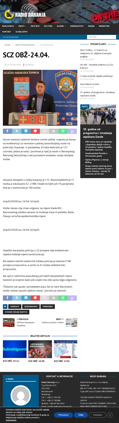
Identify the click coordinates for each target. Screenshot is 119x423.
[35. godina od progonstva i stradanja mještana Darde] (98, 122)
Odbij (80, 415)
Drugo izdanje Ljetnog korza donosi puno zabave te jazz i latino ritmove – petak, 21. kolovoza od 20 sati (98, 170)
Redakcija (29, 64)
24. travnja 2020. (14, 64)
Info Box (35, 26)
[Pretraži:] (101, 37)
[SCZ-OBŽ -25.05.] (40, 349)
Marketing (104, 26)
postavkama (11, 420)
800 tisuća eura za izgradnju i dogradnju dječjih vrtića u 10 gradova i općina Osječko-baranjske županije (98, 145)
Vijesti (21, 26)
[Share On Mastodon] (72, 131)
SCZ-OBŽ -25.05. (36, 361)
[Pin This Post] (35, 131)
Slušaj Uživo (22, 31)
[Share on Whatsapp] (63, 131)
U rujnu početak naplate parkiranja (96, 76)
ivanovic (14, 306)
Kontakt (6, 31)
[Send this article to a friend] (44, 131)
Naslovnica (8, 26)
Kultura (48, 26)
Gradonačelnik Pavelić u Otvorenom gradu (96, 154)
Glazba (60, 26)
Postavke (97, 415)
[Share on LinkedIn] (26, 131)
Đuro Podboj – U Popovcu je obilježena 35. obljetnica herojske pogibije (96, 53)
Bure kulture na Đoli (89, 84)
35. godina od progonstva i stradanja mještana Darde (97, 133)
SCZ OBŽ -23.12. (11, 360)
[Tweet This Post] (16, 131)
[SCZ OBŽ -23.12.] (15, 349)
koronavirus (30, 306)
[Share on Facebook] (7, 131)
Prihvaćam (63, 415)
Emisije (91, 26)
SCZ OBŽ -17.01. (62, 361)
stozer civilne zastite (16, 312)
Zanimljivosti (77, 26)
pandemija (48, 306)
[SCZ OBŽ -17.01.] (65, 349)
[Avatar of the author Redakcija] (20, 402)
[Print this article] (53, 131)
